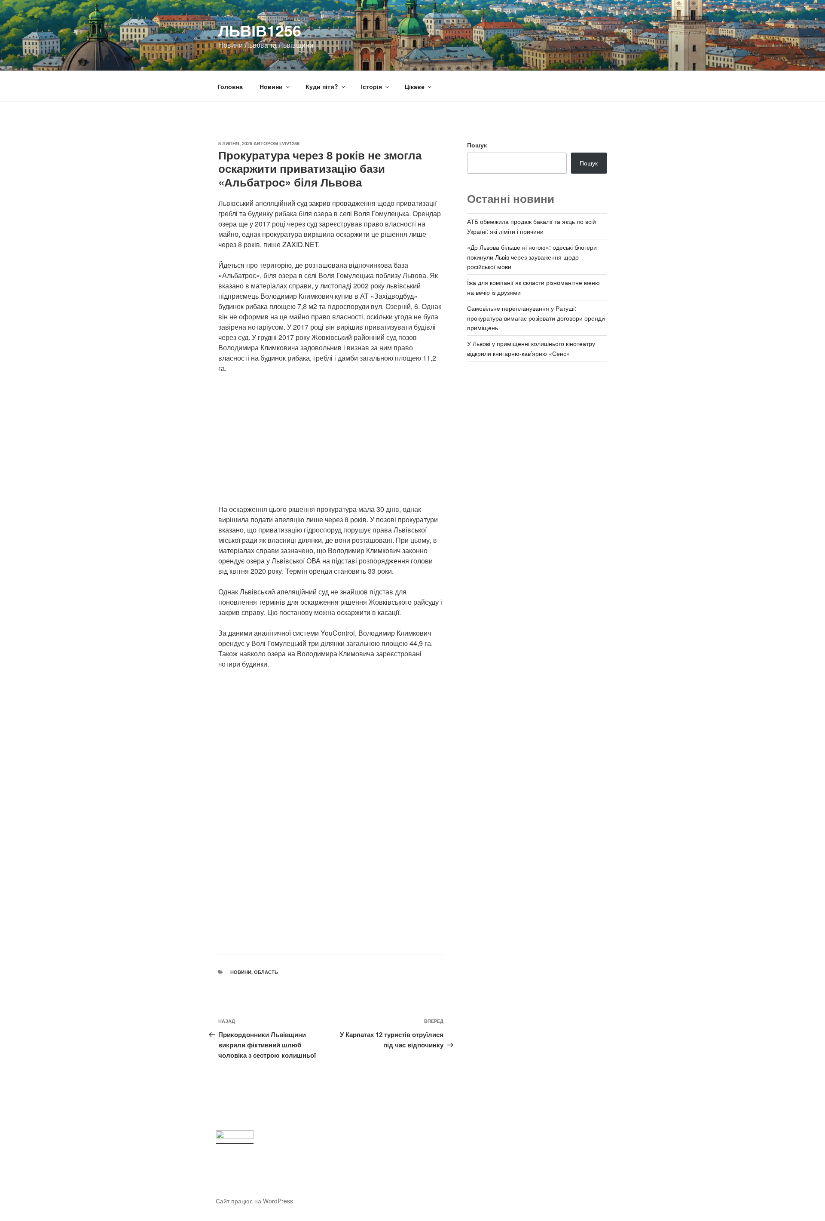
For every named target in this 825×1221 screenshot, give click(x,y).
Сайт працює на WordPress (254, 1201)
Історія (371, 86)
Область (266, 972)
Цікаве (415, 86)
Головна (230, 86)
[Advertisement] (330, 444)
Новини (271, 86)
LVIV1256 (289, 143)
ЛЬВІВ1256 (259, 30)
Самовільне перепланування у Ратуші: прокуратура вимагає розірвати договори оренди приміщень (536, 318)
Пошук (477, 145)
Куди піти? (322, 86)
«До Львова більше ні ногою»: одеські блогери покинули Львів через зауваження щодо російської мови (532, 257)
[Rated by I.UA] (235, 1137)
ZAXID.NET (300, 244)
